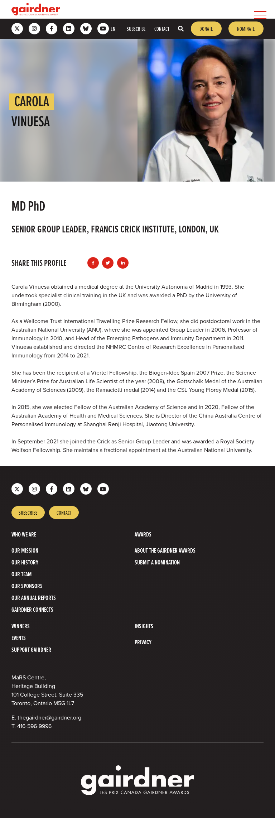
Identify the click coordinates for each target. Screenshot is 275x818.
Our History (24, 562)
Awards (143, 534)
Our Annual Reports (33, 597)
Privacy (143, 642)
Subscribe (136, 29)
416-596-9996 (34, 726)
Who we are (23, 534)
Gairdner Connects (32, 609)
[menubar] (165, 9)
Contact (161, 29)
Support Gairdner (31, 649)
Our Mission (24, 550)
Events (18, 637)
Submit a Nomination (157, 562)
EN (113, 29)
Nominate (246, 29)
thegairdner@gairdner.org (49, 717)
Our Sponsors (27, 586)
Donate (206, 29)
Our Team (21, 574)
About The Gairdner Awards (165, 550)
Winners (20, 626)
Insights (144, 626)
